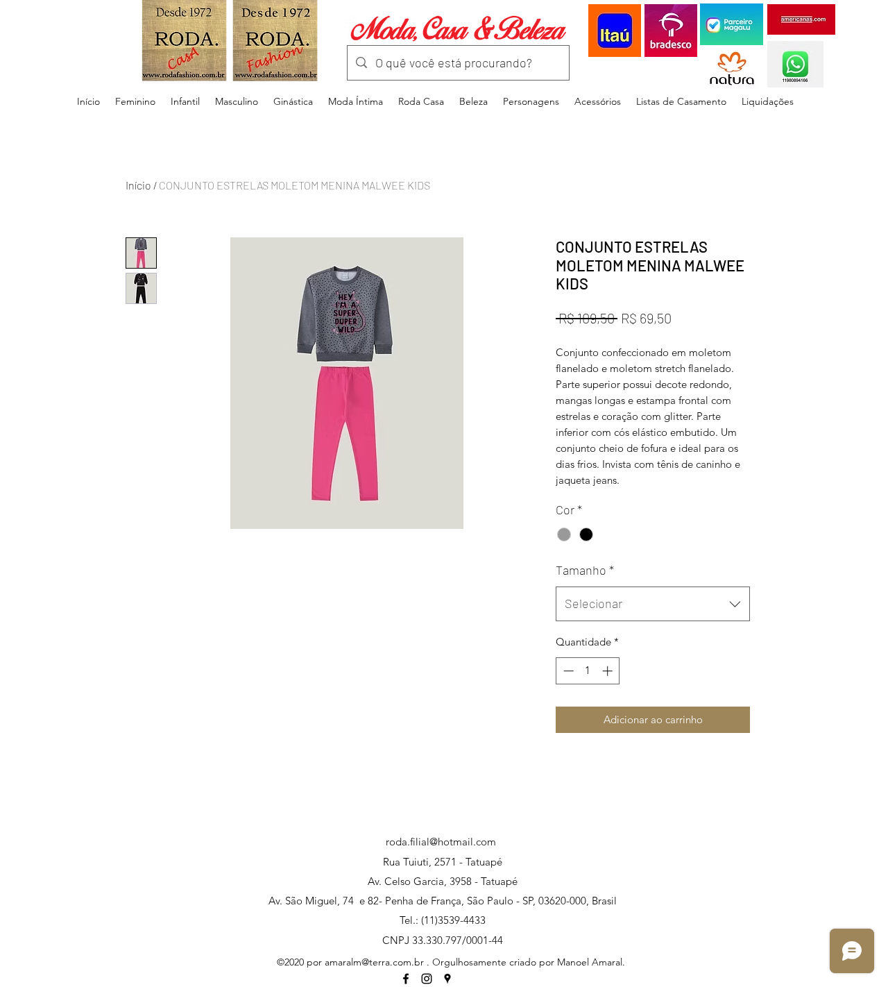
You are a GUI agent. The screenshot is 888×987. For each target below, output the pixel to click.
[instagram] (427, 979)
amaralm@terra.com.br (374, 962)
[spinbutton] (588, 671)
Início (138, 185)
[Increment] (608, 671)
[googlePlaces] (447, 979)
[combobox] (653, 604)
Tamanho (585, 569)
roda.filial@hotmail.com (441, 841)
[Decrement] (567, 671)
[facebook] (406, 979)
